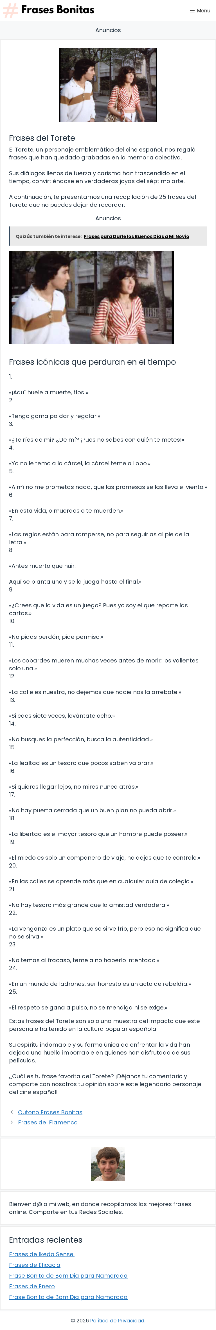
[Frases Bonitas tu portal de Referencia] (48, 10)
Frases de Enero (32, 1286)
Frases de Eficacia (34, 1265)
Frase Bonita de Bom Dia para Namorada (68, 1276)
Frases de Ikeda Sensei (42, 1254)
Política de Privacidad (117, 1320)
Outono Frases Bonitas (50, 1112)
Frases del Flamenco (48, 1122)
